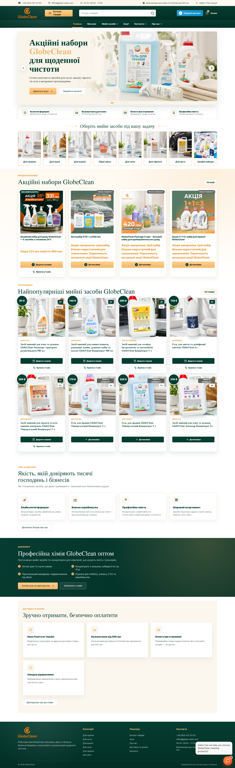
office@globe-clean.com (187, 739)
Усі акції (210, 182)
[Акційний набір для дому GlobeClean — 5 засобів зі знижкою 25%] (41, 211)
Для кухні (87, 739)
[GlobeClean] (27, 13)
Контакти (139, 24)
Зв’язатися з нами (72, 91)
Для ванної (88, 743)
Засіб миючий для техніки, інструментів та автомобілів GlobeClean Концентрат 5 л (137, 347)
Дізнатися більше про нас (35, 527)
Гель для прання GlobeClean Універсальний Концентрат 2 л (88, 424)
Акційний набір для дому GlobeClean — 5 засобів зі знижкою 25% (40, 238)
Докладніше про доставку (40, 702)
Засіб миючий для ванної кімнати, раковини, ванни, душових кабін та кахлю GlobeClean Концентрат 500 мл (92, 347)
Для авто (87, 755)
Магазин (91, 24)
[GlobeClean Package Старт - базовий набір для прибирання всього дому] (142, 211)
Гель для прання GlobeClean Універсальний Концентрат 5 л (139, 424)
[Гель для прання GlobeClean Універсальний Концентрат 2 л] (91, 394)
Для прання (88, 735)
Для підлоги (88, 751)
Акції (126, 24)
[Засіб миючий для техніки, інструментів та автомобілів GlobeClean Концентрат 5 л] (141, 316)
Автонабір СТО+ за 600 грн (86, 236)
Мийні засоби (109, 24)
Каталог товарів (137, 735)
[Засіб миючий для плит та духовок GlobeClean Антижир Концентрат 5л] (192, 394)
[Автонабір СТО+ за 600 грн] (92, 211)
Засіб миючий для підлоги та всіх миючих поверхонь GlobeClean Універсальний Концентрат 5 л (39, 426)
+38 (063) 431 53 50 (186, 735)
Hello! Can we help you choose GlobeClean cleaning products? (214, 748)
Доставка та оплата (139, 747)
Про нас (156, 24)
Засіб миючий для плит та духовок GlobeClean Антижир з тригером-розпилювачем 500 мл (40, 347)
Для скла (87, 747)
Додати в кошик (44, 265)
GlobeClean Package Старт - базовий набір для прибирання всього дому (141, 238)
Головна (77, 24)
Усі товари (209, 292)
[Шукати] (152, 13)
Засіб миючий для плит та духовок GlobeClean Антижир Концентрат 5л (192, 424)
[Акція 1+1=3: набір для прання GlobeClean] (193, 211)
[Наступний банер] (212, 68)
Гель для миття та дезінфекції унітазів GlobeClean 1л (188, 345)
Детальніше (94, 265)
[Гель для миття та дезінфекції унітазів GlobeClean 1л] (192, 316)
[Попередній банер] (23, 68)
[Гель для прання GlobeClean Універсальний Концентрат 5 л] (141, 394)
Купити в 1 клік (43, 272)
